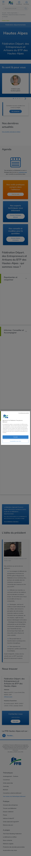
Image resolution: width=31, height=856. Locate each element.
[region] (15, 428)
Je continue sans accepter (24, 413)
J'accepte (15, 437)
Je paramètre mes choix (15, 441)
